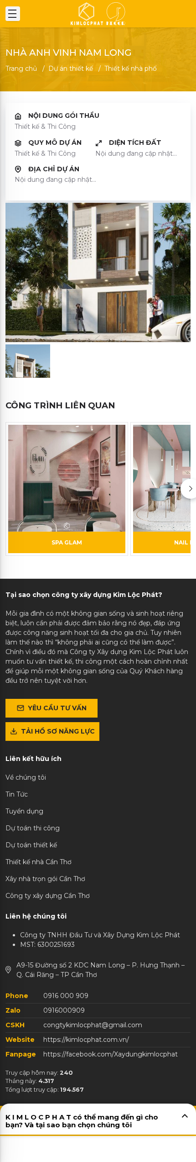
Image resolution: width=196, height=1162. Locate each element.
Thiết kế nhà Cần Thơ (38, 862)
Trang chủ (21, 68)
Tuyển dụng (24, 811)
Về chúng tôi (25, 777)
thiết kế (70, 68)
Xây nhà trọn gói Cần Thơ (45, 879)
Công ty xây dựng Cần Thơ (47, 896)
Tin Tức (16, 794)
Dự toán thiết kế (31, 845)
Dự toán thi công (32, 828)
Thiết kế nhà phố (130, 68)
